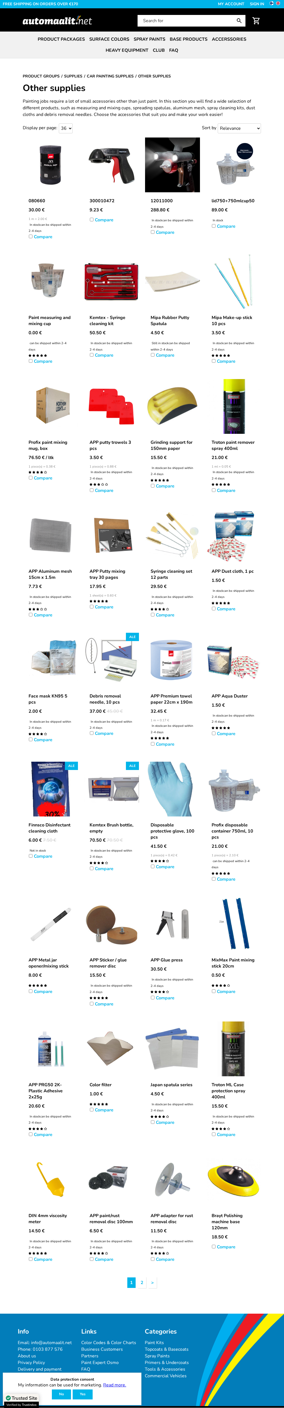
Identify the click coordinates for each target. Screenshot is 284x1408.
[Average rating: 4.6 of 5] (221, 603)
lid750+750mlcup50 (233, 201)
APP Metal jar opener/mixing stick (49, 963)
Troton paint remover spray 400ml (233, 445)
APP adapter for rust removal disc (172, 1219)
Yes (82, 1394)
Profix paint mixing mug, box (48, 445)
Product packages (61, 39)
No (61, 1394)
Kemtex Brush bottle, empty (111, 828)
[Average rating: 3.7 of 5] (160, 861)
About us (27, 1356)
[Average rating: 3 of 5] (99, 484)
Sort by (209, 128)
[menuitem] (61, 39)
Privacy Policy (31, 1363)
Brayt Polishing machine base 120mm (227, 1222)
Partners (89, 1356)
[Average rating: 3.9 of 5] (160, 609)
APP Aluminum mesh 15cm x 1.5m (50, 574)
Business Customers (102, 1349)
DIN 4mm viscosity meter (48, 1219)
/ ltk (41, 458)
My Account (231, 4)
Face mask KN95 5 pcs (48, 699)
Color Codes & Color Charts (108, 1343)
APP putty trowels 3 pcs (110, 445)
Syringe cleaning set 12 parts (171, 574)
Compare (43, 237)
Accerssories (229, 39)
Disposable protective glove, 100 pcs (172, 831)
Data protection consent (72, 1379)
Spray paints (149, 39)
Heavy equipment (127, 50)
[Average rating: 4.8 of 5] (99, 601)
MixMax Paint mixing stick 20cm (233, 963)
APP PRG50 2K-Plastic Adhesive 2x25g (46, 1091)
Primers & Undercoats (167, 1363)
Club (159, 50)
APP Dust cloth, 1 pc (233, 571)
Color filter (100, 1085)
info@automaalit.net (51, 1343)
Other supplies (54, 88)
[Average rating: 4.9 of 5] (99, 998)
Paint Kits (154, 1343)
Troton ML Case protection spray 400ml (228, 1091)
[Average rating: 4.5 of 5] (221, 484)
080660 (37, 201)
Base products (188, 39)
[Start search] (240, 21)
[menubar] (142, 45)
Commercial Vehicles (166, 1376)
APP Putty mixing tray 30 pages (107, 574)
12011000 (162, 201)
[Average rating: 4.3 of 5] (38, 1129)
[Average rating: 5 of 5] (38, 355)
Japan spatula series (171, 1085)
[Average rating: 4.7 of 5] (221, 355)
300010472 (102, 201)
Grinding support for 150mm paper (171, 445)
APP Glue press (167, 960)
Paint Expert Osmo (100, 1363)
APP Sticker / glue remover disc (108, 963)
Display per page (39, 128)
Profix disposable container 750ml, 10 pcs (232, 831)
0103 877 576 (48, 1349)
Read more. (114, 1385)
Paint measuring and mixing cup (50, 321)
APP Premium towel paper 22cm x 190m (171, 699)
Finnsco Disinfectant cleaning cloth (49, 828)
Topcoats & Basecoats (167, 1349)
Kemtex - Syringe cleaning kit (107, 321)
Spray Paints (157, 1356)
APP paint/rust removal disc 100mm (111, 1219)
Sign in (257, 4)
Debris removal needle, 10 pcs (105, 699)
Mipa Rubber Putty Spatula (170, 321)
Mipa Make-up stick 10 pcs (232, 321)
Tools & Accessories (165, 1369)
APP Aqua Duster (230, 696)
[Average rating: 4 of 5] (38, 472)
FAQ (173, 50)
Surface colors (109, 39)
